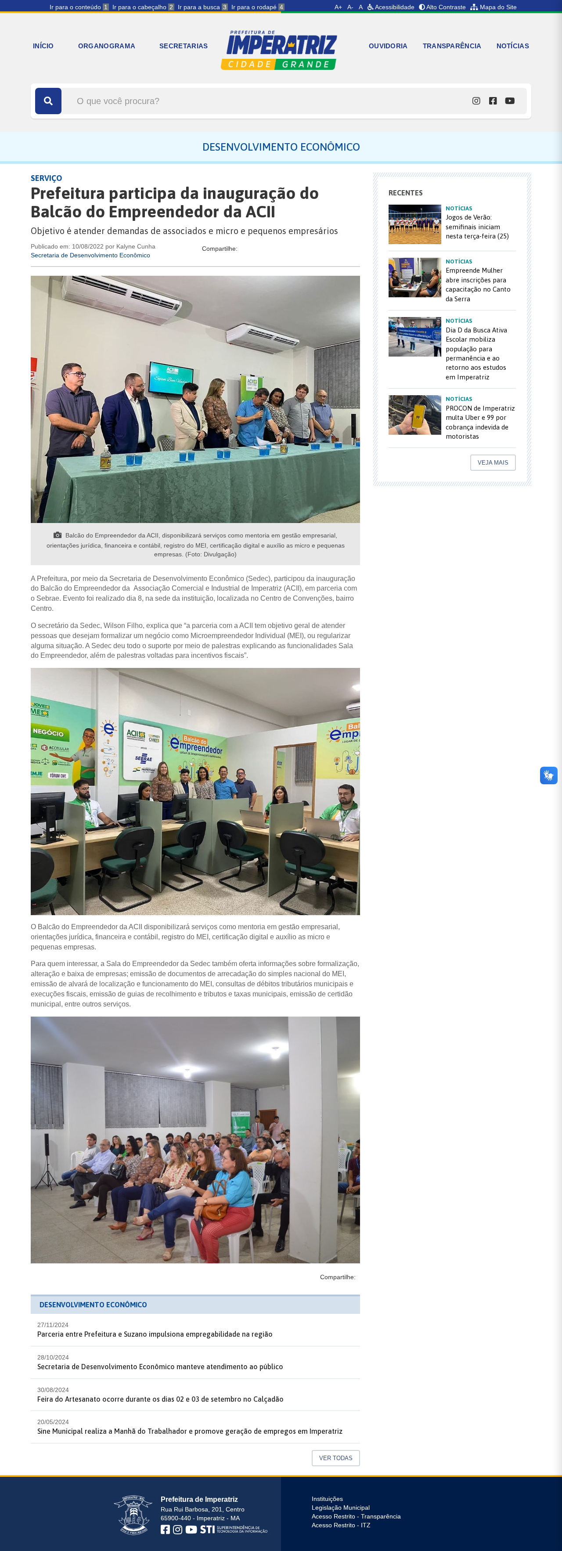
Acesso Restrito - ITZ (341, 1525)
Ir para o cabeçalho (142, 7)
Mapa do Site (497, 7)
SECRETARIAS (183, 46)
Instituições (327, 1498)
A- (350, 7)
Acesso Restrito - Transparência (356, 1516)
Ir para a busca (202, 7)
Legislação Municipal (341, 1507)
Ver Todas (336, 1458)
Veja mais (493, 462)
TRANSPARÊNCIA (452, 46)
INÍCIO (43, 46)
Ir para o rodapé (257, 7)
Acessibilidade (394, 7)
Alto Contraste (445, 7)
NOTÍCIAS (513, 46)
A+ (338, 7)
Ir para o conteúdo (79, 7)
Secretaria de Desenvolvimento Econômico (90, 255)
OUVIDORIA (388, 46)
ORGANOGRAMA (106, 46)
